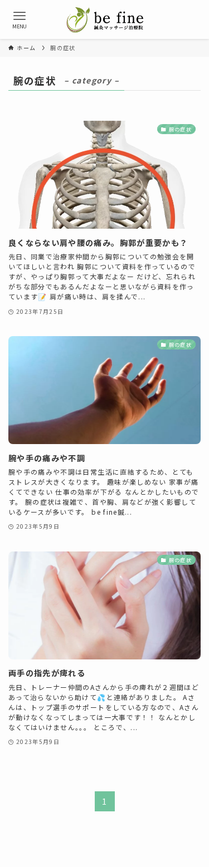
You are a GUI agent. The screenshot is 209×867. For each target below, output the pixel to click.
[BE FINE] (104, 19)
